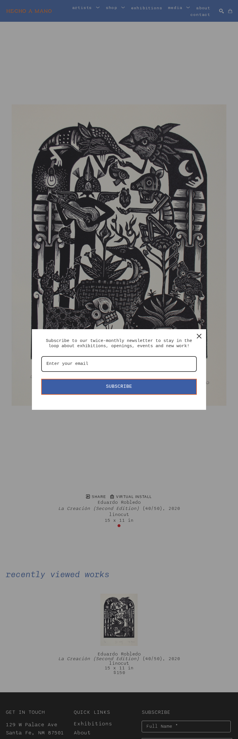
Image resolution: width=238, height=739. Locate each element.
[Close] (199, 336)
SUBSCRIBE (119, 386)
